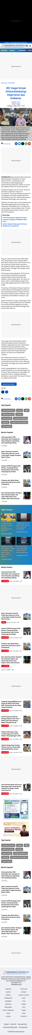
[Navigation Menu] (30, 46)
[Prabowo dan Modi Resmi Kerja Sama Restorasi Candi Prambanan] (27, 483)
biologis (19, 414)
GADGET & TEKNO (24, 995)
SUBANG (8, 995)
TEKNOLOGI (23, 989)
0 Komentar (7, 144)
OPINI (23, 1013)
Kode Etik (13, 1024)
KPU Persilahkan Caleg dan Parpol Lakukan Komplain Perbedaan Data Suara (15, 219)
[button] (13, 50)
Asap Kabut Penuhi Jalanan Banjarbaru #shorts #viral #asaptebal (23, 526)
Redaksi (6, 1024)
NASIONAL (5, 581)
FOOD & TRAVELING (8, 1010)
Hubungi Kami (22, 1024)
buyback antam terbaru (19, 422)
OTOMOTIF (24, 1016)
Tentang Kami (23, 1027)
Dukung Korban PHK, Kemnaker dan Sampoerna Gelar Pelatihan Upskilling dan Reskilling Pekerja (10, 440)
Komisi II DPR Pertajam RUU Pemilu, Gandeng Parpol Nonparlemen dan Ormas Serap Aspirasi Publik (11, 469)
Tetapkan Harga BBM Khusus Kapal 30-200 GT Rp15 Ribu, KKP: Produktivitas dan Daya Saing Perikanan (11, 704)
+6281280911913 (16, 983)
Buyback (5, 422)
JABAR (3, 622)
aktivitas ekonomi (8, 410)
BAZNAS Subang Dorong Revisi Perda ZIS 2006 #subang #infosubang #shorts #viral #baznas (8, 551)
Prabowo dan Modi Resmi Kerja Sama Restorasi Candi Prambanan (10, 482)
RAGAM (24, 1004)
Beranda (4, 83)
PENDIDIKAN (22, 50)
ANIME (24, 1010)
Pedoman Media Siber (10, 1027)
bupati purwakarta (20, 418)
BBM (26, 410)
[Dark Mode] (27, 46)
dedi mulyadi (7, 426)
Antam (19, 410)
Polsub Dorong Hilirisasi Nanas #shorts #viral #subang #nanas (22, 549)
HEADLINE (4, 50)
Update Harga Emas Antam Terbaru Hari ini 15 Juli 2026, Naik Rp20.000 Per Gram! (10, 747)
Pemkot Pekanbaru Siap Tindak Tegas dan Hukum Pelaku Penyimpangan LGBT (11, 734)
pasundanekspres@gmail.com (16, 981)
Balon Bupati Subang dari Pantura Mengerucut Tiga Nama (15, 225)
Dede (18, 102)
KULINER (8, 1016)
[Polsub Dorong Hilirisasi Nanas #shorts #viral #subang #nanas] (24, 541)
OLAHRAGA (5, 666)
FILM (23, 1007)
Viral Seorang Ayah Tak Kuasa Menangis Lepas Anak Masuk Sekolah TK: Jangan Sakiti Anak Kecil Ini (11, 787)
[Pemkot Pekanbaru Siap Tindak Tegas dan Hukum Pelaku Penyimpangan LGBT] (27, 734)
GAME (23, 998)
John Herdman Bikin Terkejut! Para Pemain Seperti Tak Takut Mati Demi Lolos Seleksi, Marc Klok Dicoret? (11, 496)
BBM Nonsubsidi (8, 414)
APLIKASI (23, 992)
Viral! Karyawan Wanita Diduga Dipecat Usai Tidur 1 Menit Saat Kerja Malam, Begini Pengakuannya (10, 719)
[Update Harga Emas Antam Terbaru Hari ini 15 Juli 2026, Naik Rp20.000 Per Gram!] (27, 748)
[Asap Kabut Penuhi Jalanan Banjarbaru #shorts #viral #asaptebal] (24, 517)
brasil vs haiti (7, 418)
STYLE (23, 1001)
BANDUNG (8, 1004)
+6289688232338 (16, 984)
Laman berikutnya (8, 384)
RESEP (8, 1013)
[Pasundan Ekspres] (14, 46)
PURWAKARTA (8, 998)
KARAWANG (8, 1001)
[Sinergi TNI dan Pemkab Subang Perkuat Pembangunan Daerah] (8, 517)
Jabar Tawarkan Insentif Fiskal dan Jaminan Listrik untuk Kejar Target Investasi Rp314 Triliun (11, 454)
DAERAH (12, 50)
